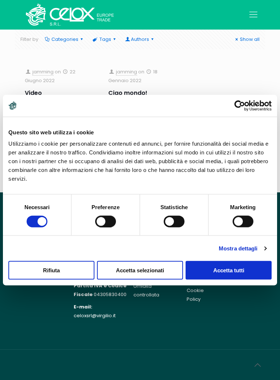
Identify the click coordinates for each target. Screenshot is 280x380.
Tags (105, 39)
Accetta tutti (228, 270)
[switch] (105, 221)
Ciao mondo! (127, 93)
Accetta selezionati (140, 270)
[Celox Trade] (70, 15)
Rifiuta (51, 270)
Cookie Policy (195, 295)
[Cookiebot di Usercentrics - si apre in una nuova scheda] (240, 105)
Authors (140, 39)
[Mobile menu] (253, 14)
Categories (64, 39)
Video (33, 93)
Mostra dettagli (238, 248)
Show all (250, 39)
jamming (43, 71)
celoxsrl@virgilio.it (95, 315)
